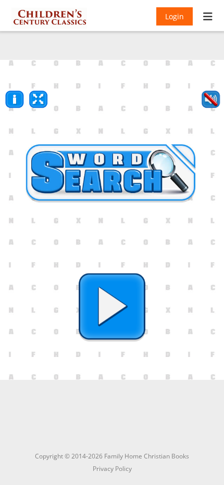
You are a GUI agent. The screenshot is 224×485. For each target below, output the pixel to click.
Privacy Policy (112, 468)
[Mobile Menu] (208, 17)
